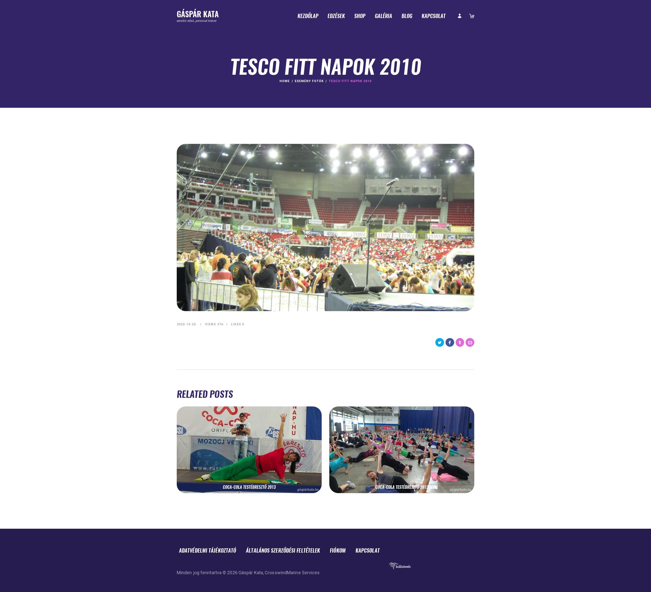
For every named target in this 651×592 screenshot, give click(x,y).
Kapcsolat (368, 550)
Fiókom (338, 550)
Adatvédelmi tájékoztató (207, 550)
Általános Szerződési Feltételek (283, 550)
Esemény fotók (309, 81)
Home (284, 81)
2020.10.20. (187, 324)
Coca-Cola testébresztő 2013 (249, 487)
